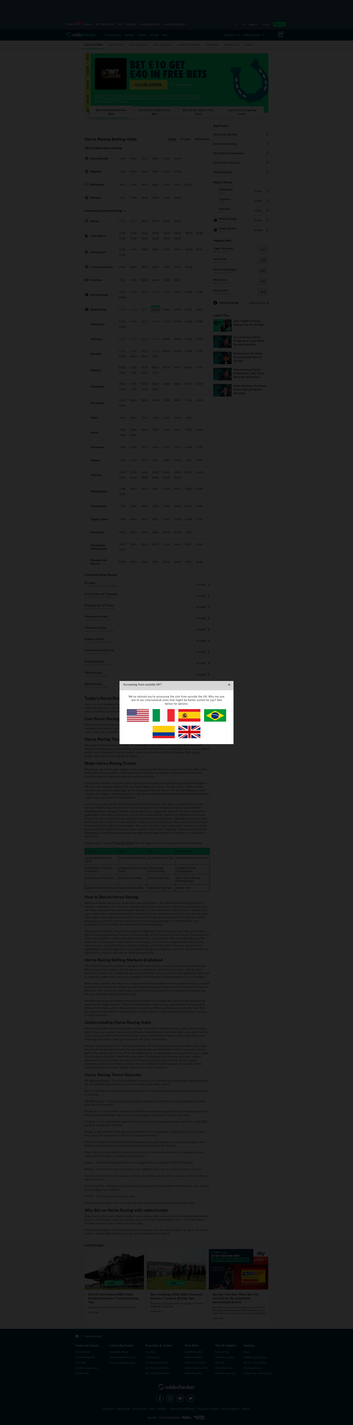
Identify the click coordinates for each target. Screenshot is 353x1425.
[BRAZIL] (215, 720)
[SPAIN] (189, 720)
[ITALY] (163, 720)
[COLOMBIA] (163, 737)
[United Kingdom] (189, 737)
